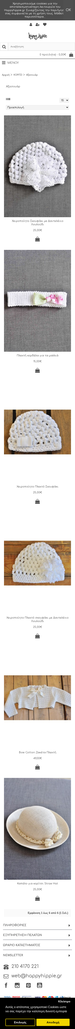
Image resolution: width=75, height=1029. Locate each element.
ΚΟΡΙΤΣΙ (18, 75)
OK (68, 10)
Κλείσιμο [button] (64, 1001)
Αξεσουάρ (32, 75)
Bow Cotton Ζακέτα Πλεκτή (37, 752)
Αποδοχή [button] (53, 1022)
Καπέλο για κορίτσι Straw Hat (37, 883)
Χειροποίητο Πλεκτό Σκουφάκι (37, 486)
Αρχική (6, 75)
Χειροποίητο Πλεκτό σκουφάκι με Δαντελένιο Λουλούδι (37, 619)
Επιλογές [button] (20, 1022)
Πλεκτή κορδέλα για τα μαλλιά (37, 355)
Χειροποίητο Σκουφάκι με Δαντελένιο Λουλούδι (37, 223)
